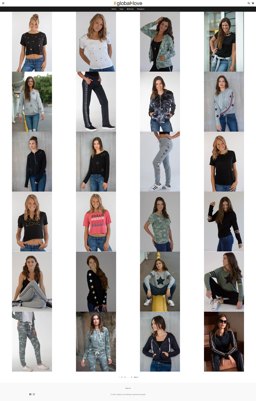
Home (114, 9)
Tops (121, 9)
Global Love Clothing (124, 394)
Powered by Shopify (139, 394)
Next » (136, 377)
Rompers (140, 9)
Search (128, 388)
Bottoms (130, 9)
